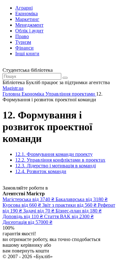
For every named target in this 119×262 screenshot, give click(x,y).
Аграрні (24, 7)
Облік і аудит (29, 30)
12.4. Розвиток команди (40, 171)
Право (22, 36)
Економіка (26, 13)
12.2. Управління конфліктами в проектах (60, 160)
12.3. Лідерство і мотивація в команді (55, 165)
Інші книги (27, 53)
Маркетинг (27, 19)
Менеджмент (29, 25)
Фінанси (24, 47)
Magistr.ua (13, 88)
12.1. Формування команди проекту (54, 154)
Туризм (23, 42)
